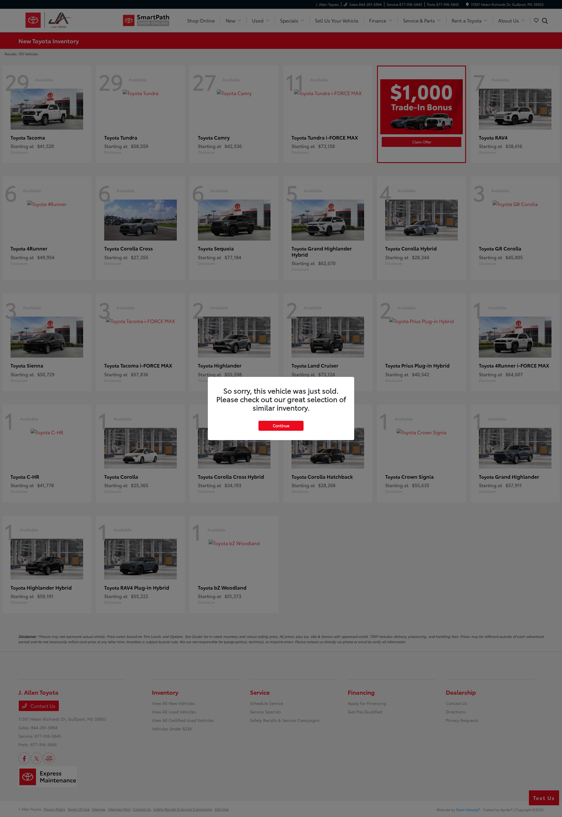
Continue (281, 425)
